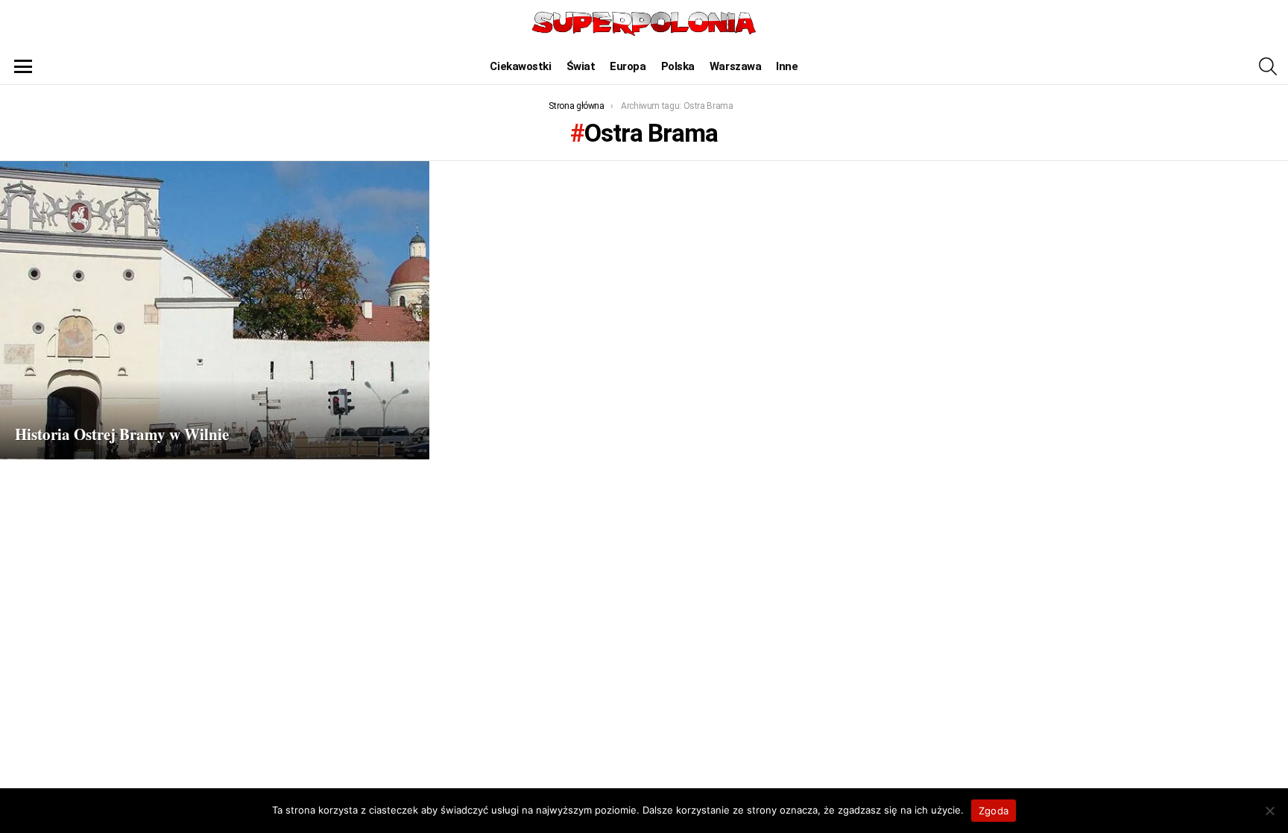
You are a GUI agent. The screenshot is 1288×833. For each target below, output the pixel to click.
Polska (678, 66)
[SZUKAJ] (1268, 66)
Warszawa (735, 66)
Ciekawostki (520, 66)
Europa (627, 66)
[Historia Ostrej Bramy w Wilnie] (214, 310)
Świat (581, 66)
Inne (787, 66)
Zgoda (993, 811)
